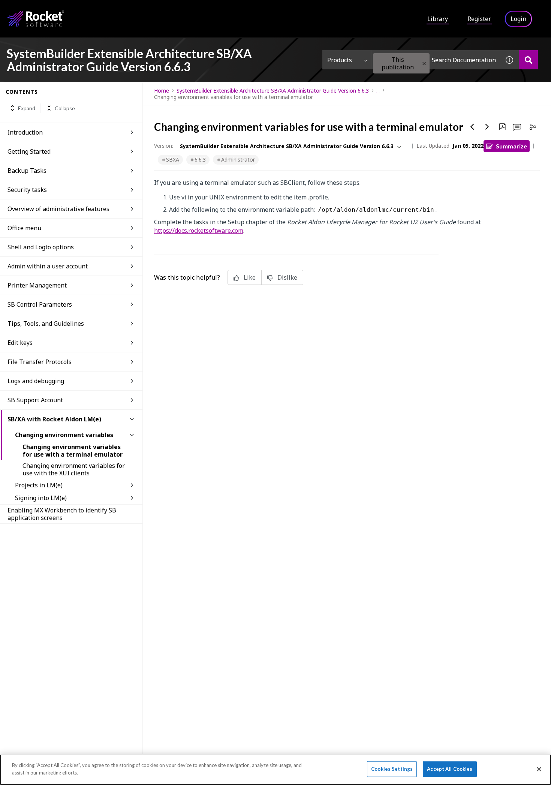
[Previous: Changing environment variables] (472, 126)
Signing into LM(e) (41, 498)
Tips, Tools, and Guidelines (45, 323)
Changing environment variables (64, 435)
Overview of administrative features (58, 209)
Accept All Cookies (449, 769)
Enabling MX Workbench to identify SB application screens (61, 514)
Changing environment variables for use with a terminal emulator (72, 450)
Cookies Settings (392, 769)
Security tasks (27, 190)
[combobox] (435, 59)
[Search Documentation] (528, 59)
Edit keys (20, 343)
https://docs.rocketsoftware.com (198, 230)
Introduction (25, 132)
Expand (26, 108)
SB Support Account (35, 400)
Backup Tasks (26, 170)
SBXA (172, 159)
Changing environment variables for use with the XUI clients (73, 469)
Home (161, 90)
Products (339, 60)
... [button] (378, 90)
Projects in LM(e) (39, 485)
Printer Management (37, 285)
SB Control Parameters (39, 304)
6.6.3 (200, 159)
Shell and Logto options (40, 247)
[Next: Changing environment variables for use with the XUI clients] (487, 126)
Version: (163, 145)
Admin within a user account (47, 266)
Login (518, 19)
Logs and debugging (35, 381)
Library (437, 19)
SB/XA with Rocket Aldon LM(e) (54, 419)
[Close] (539, 769)
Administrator (238, 159)
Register (479, 19)
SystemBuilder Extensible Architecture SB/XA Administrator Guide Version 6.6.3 (273, 90)
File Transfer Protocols (39, 362)
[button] (424, 63)
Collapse (65, 108)
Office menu (24, 228)
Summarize (511, 146)
